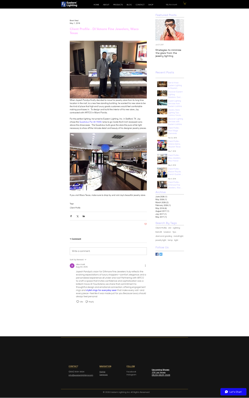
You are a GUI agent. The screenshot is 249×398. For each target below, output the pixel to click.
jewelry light (160, 240)
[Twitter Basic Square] (160, 254)
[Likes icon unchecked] (77, 301)
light (176, 240)
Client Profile (75, 208)
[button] (184, 3)
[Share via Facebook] (71, 216)
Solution (167, 232)
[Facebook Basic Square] (156, 254)
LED (169, 228)
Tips (174, 232)
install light (178, 236)
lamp (170, 240)
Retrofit (158, 232)
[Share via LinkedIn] (83, 216)
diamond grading (163, 236)
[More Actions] (145, 265)
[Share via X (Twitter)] (77, 216)
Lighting (176, 228)
